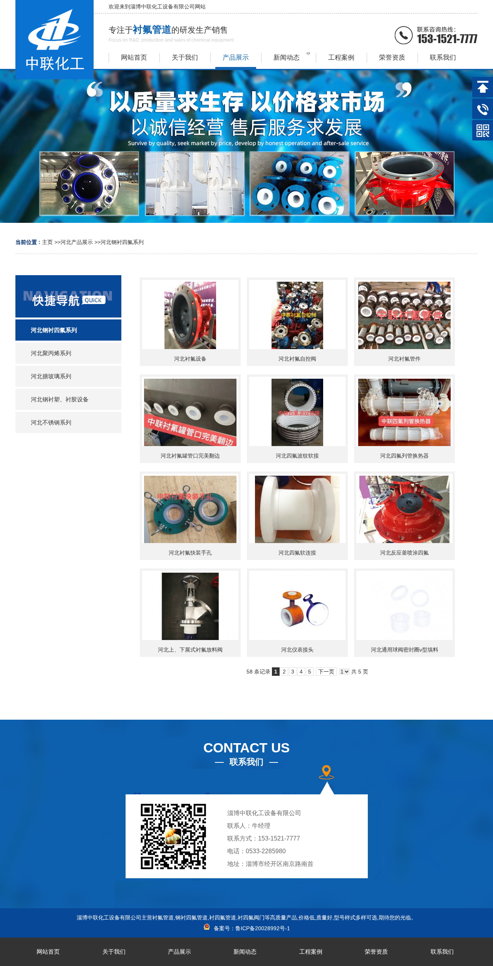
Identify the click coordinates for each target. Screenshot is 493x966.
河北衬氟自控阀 (297, 359)
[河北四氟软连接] (297, 508)
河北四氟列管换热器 (404, 456)
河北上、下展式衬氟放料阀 (190, 650)
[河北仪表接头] (297, 605)
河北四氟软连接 (297, 553)
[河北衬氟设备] (190, 314)
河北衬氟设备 (190, 359)
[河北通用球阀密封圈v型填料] (404, 605)
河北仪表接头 (297, 650)
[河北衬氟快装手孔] (190, 508)
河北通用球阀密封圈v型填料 (404, 650)
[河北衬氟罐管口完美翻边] (190, 411)
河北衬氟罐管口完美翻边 (190, 456)
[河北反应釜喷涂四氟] (404, 508)
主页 (47, 242)
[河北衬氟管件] (404, 314)
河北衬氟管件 (404, 359)
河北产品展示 (76, 242)
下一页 (326, 672)
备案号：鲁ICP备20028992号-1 (250, 928)
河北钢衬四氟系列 (122, 242)
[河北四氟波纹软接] (297, 411)
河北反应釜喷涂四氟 (404, 553)
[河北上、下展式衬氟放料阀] (190, 605)
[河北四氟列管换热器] (404, 411)
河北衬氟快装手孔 (190, 553)
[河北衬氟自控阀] (297, 314)
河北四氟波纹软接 (297, 456)
